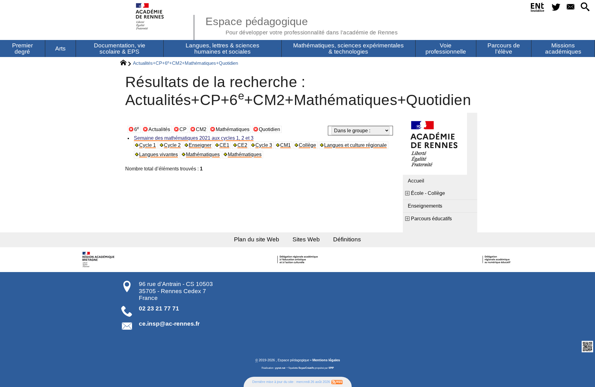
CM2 (201, 129)
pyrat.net (280, 368)
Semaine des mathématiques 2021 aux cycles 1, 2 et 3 (193, 138)
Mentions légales (326, 360)
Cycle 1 (147, 145)
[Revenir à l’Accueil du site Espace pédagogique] (150, 16)
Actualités (159, 129)
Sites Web (306, 239)
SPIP (331, 368)
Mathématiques (232, 129)
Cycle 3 (263, 145)
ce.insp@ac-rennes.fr (169, 323)
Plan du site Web (256, 239)
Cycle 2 (172, 145)
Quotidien (269, 129)
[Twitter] (556, 7)
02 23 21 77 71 (159, 308)
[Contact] (570, 7)
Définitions (347, 239)
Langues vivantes (158, 154)
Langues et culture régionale (355, 145)
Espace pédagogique (301, 24)
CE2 (242, 145)
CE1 (224, 145)
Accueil (416, 180)
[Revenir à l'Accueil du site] (126, 63)
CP (183, 129)
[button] (585, 7)
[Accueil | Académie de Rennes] (99, 259)
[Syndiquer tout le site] (337, 382)
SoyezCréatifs (306, 368)
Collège (307, 145)
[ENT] (538, 8)
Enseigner (200, 145)
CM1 (285, 145)
